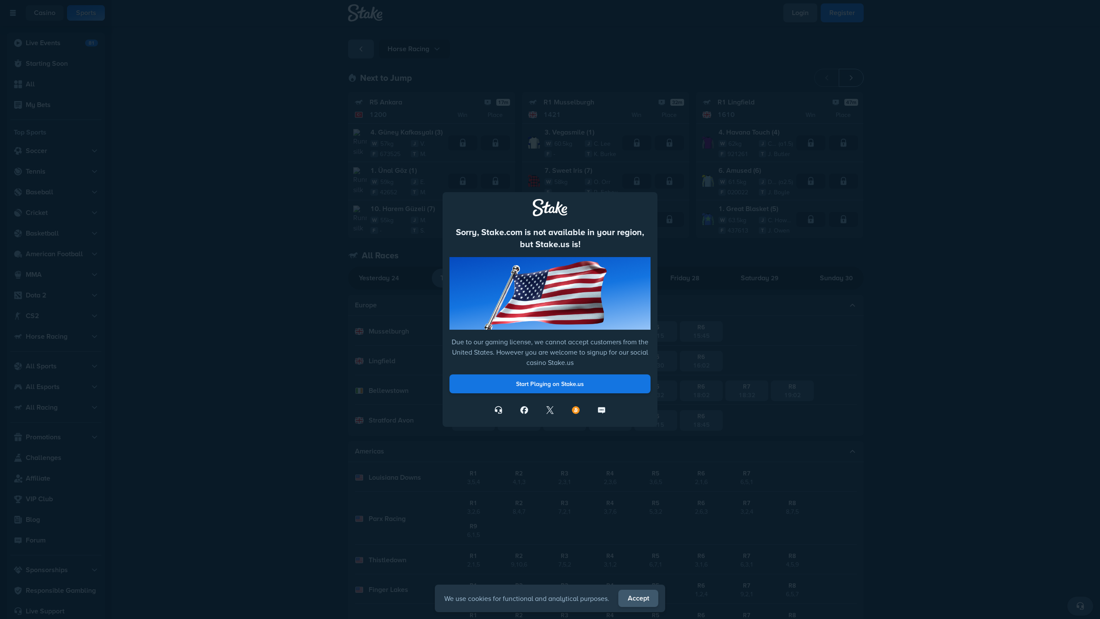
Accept (638, 598)
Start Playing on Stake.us (550, 384)
